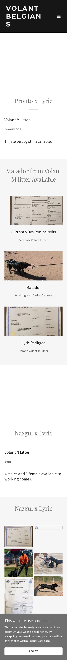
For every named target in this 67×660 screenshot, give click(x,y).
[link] (25, 25)
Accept (33, 651)
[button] (59, 16)
